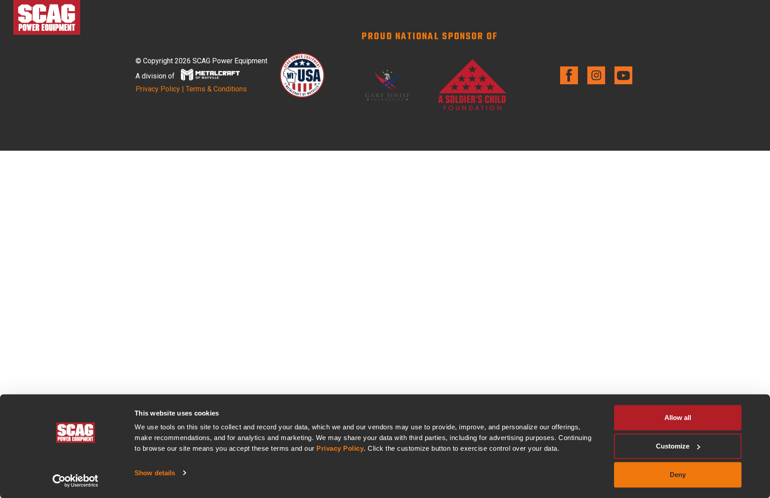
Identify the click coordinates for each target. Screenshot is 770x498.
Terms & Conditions (216, 89)
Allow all (677, 417)
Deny (678, 474)
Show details (155, 473)
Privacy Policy (340, 448)
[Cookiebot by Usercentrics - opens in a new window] (76, 480)
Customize (672, 446)
